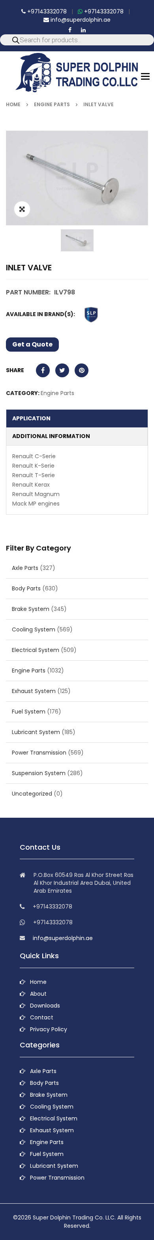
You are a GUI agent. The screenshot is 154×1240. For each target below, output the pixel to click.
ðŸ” (22, 209)
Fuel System (28, 712)
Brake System (30, 609)
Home (13, 104)
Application (31, 418)
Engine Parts (52, 104)
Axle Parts (25, 568)
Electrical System (35, 650)
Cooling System (33, 629)
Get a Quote (32, 344)
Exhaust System (34, 691)
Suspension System (39, 773)
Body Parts (26, 588)
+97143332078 (46, 11)
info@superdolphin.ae (80, 20)
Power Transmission (39, 753)
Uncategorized (32, 794)
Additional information (51, 436)
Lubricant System (36, 732)
